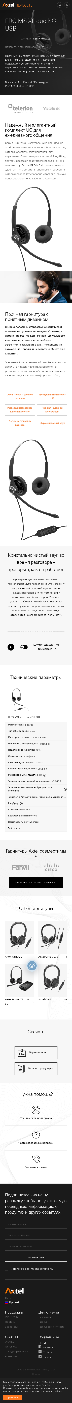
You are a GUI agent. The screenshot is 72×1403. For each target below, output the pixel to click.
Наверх (36, 1374)
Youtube (48, 1353)
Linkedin (48, 1357)
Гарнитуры (41, 82)
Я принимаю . (32, 1268)
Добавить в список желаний (23, 46)
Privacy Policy (48, 1370)
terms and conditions (39, 1268)
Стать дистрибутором (16, 1352)
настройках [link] (55, 1391)
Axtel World (25, 82)
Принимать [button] (12, 1397)
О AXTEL (9, 1342)
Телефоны (10, 1322)
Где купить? (11, 1347)
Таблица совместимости (51, 1327)
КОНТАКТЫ (11, 1357)
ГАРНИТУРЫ (11, 1317)
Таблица (43, 1322)
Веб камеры (11, 1327)
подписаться (36, 1257)
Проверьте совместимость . (36, 882)
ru (67, 5)
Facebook (48, 1348)
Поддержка (45, 1317)
